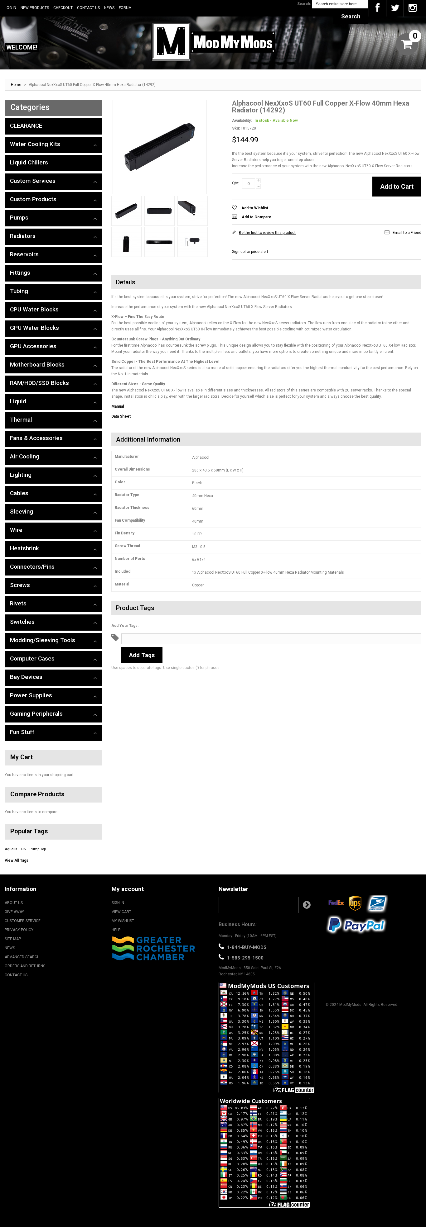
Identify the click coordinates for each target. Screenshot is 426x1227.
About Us (14, 903)
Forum (125, 8)
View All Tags (16, 860)
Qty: (235, 183)
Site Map (13, 939)
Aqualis (11, 849)
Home (16, 85)
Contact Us (88, 8)
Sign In (118, 903)
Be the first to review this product (267, 232)
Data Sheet (121, 416)
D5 (23, 849)
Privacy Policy (19, 930)
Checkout (63, 8)
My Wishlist (123, 921)
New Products (35, 8)
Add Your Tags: (124, 625)
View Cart (121, 912)
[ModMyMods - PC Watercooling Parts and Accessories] (213, 41)
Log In (10, 8)
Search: (304, 4)
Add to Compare (256, 217)
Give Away (14, 912)
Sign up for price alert (250, 251)
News (109, 8)
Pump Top (38, 849)
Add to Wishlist (254, 208)
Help (116, 930)
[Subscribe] (306, 905)
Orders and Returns (25, 966)
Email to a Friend (407, 232)
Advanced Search (22, 957)
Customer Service (23, 921)
